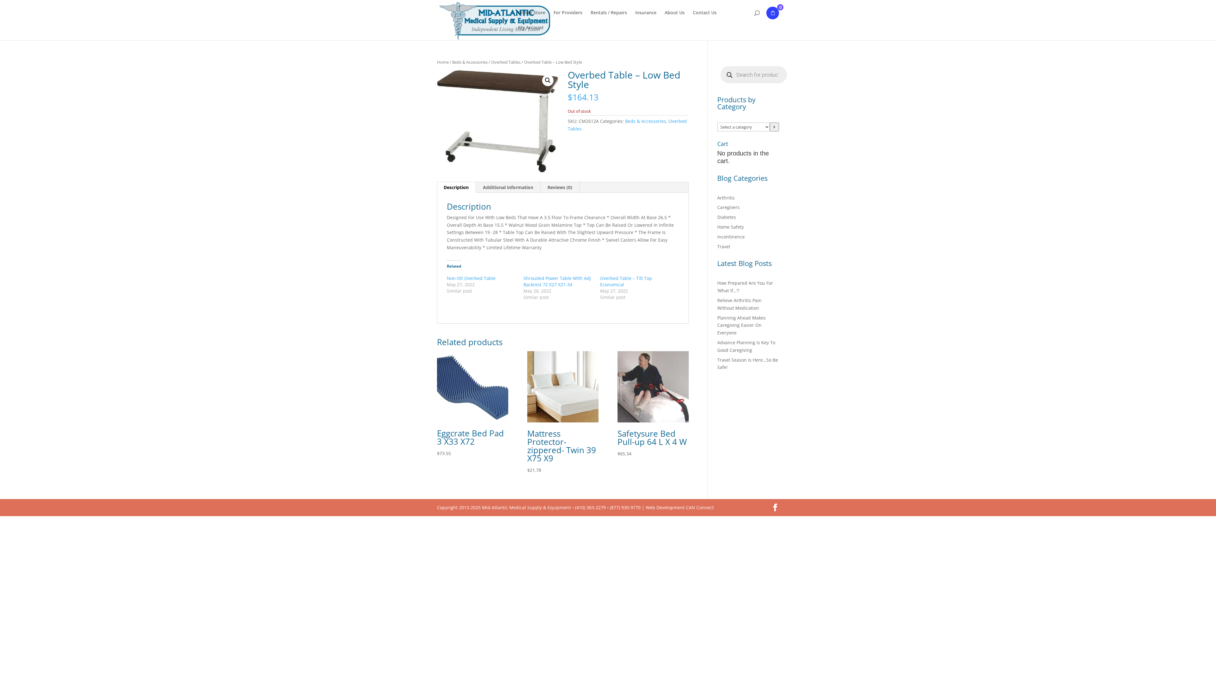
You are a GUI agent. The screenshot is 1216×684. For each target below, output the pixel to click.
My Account (531, 27)
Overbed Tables (506, 62)
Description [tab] (456, 187)
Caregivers (728, 207)
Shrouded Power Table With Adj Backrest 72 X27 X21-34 (557, 281)
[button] (548, 80)
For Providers (568, 13)
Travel (723, 247)
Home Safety (730, 227)
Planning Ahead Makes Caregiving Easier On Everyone (741, 325)
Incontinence (731, 237)
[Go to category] (774, 127)
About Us (675, 13)
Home (443, 62)
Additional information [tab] (508, 187)
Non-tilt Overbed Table (471, 278)
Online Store (531, 13)
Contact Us (705, 13)
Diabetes (726, 217)
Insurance (645, 13)
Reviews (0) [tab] (560, 187)
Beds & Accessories (470, 62)
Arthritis (726, 198)
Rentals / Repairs (609, 13)
